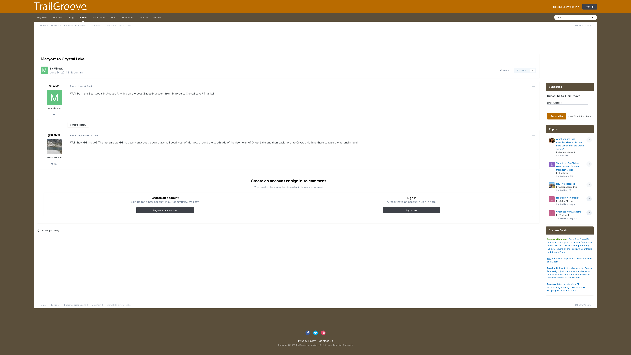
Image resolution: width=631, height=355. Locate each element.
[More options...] (533, 86)
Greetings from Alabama (568, 211)
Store (113, 17)
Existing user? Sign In (565, 6)
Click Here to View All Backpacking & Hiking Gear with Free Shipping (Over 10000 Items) (566, 287)
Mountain (77, 72)
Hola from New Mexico (568, 197)
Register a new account (165, 210)
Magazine (42, 17)
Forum (83, 17)
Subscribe (58, 17)
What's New (99, 17)
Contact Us (326, 341)
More (156, 17)
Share (505, 70)
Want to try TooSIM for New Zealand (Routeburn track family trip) (569, 166)
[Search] (593, 17)
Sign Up (590, 6)
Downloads (128, 17)
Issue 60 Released (565, 183)
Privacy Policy (307, 341)
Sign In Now (412, 210)
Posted (81, 86)
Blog (71, 17)
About (143, 17)
